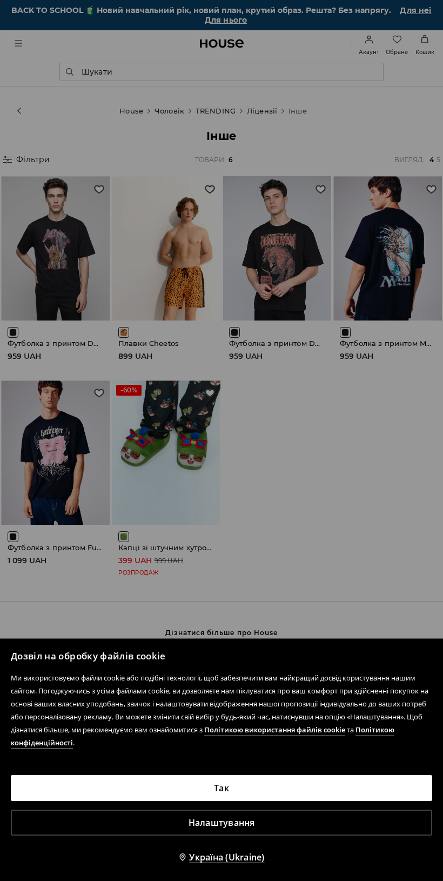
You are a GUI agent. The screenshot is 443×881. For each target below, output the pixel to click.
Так (221, 788)
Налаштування (222, 823)
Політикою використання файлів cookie (274, 730)
